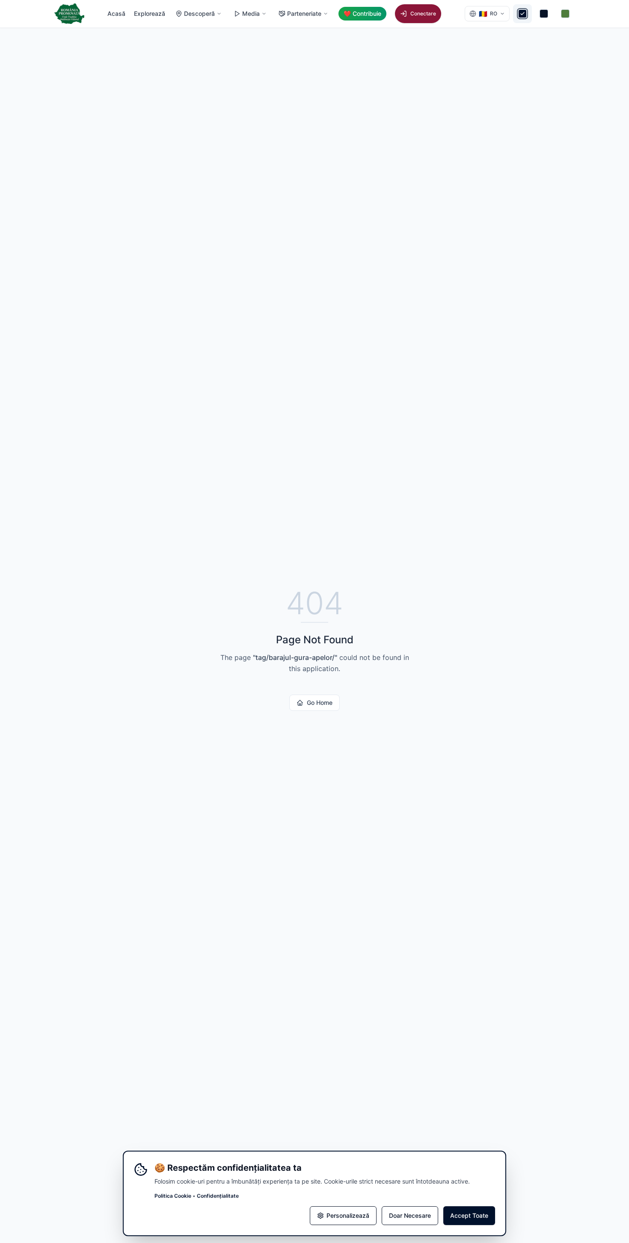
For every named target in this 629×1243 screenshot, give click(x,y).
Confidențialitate (218, 1196)
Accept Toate (469, 1215)
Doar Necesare (410, 1215)
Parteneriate (304, 13)
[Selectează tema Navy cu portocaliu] (543, 13)
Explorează (149, 13)
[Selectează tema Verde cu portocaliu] (565, 13)
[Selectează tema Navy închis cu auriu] (522, 13)
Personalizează (347, 1215)
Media (251, 13)
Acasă (116, 13)
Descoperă (199, 13)
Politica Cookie (172, 1196)
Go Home (319, 702)
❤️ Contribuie (362, 13)
